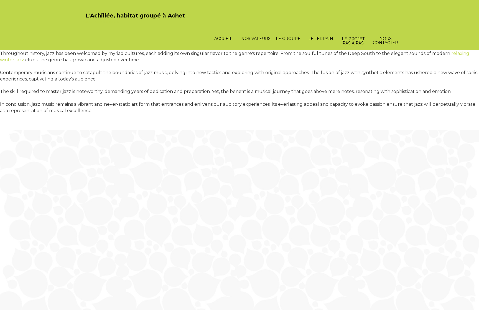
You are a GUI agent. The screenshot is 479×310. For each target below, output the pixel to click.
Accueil (223, 38)
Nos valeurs (256, 38)
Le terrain (320, 38)
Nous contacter (385, 40)
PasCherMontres (100, 21)
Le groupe (288, 38)
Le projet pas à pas (353, 41)
